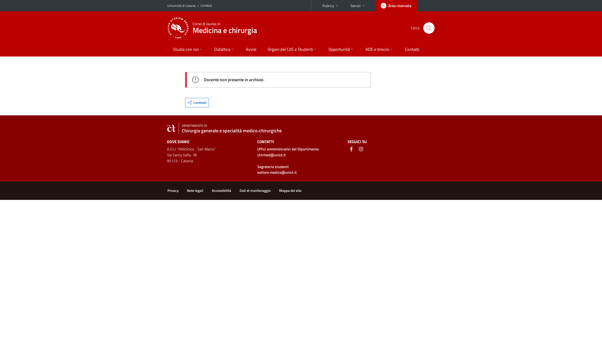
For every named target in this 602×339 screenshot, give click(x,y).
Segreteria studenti (273, 167)
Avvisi (251, 49)
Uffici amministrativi (288, 149)
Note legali (195, 190)
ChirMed (206, 5)
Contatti (412, 49)
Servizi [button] (355, 5)
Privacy (172, 190)
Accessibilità (221, 190)
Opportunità (339, 49)
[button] (197, 102)
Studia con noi (186, 49)
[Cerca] (429, 28)
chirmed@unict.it (271, 155)
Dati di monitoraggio (255, 190)
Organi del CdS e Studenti (290, 49)
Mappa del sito (290, 190)
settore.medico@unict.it (277, 172)
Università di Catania (181, 5)
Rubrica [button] (328, 5)
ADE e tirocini (377, 49)
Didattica (222, 49)
